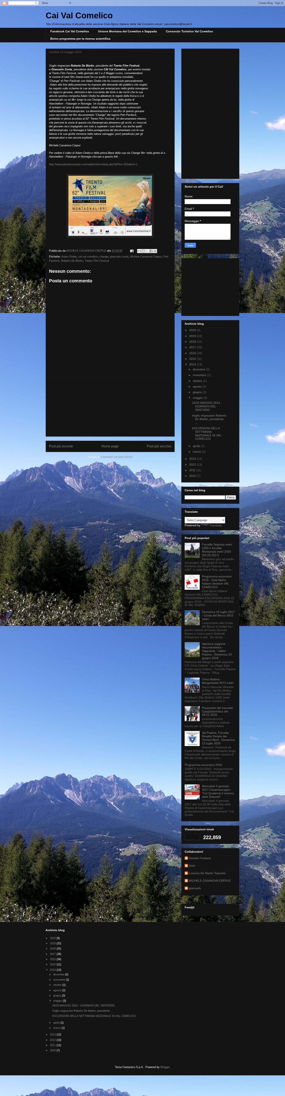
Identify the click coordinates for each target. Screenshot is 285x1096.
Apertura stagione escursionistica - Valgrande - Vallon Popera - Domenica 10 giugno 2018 (217, 650)
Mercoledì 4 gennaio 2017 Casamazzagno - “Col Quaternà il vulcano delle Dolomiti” (218, 791)
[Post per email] (132, 250)
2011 (192, 470)
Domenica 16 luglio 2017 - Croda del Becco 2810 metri (218, 615)
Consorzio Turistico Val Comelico (189, 31)
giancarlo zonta (119, 256)
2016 (193, 353)
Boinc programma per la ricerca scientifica (80, 38)
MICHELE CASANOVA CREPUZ (210, 880)
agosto (198, 386)
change (104, 256)
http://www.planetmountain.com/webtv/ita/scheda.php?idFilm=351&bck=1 (93, 164)
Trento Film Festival (97, 260)
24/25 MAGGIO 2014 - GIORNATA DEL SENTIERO (207, 406)
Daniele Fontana (200, 858)
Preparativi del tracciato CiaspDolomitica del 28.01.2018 (217, 711)
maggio (198, 397)
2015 (193, 358)
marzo (197, 451)
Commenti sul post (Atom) (116, 456)
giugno (198, 392)
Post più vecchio (159, 446)
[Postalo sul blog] (143, 251)
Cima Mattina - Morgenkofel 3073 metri (217, 681)
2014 (193, 364)
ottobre (198, 381)
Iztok (192, 865)
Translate (215, 525)
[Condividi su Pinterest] (155, 251)
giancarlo (195, 888)
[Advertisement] (110, 407)
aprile (197, 446)
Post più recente (61, 446)
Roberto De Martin (72, 260)
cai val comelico (88, 256)
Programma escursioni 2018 (203, 764)
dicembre (199, 369)
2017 (193, 347)
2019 (193, 336)
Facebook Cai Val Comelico (69, 31)
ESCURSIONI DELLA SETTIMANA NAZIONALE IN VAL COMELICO (206, 433)
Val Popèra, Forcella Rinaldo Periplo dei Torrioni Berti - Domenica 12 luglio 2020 (218, 738)
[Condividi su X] (147, 251)
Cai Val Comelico (79, 15)
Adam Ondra (69, 256)
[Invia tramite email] (139, 251)
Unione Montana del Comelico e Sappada (127, 31)
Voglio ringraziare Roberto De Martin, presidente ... (209, 419)
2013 (193, 458)
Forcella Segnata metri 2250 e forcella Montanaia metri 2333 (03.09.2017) (217, 550)
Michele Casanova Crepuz (146, 256)
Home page (110, 446)
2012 (193, 464)
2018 (193, 341)
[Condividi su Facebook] (151, 251)
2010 (193, 475)
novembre (200, 375)
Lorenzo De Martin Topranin (207, 873)
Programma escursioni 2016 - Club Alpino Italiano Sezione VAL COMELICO (217, 581)
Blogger (164, 1067)
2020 (193, 330)
